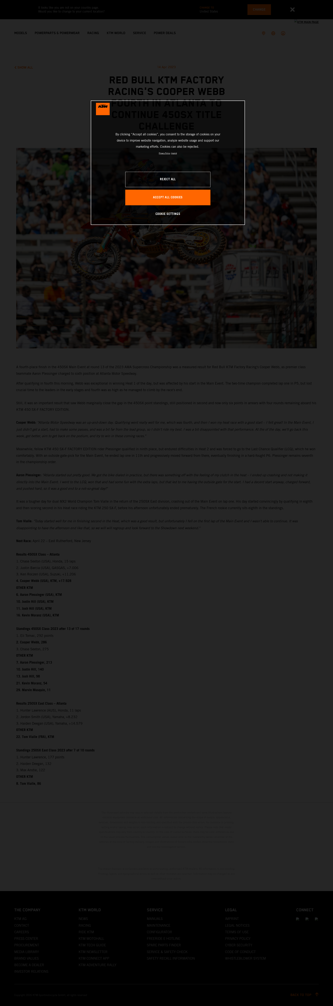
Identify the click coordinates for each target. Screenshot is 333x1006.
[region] (168, 163)
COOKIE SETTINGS (168, 214)
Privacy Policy (164, 153)
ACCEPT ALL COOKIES (168, 197)
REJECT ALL (168, 179)
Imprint (174, 153)
